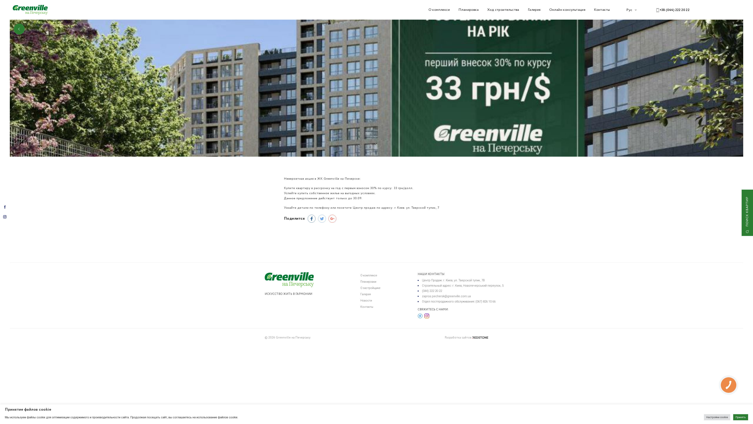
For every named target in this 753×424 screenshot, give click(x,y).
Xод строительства (503, 9)
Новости (366, 300)
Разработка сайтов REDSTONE (466, 338)
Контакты (602, 9)
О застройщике (370, 288)
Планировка (468, 9)
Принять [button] (741, 417)
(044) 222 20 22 (432, 291)
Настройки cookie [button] (717, 417)
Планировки (368, 281)
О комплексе (439, 9)
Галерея (534, 9)
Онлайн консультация (567, 9)
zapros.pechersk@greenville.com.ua (446, 296)
